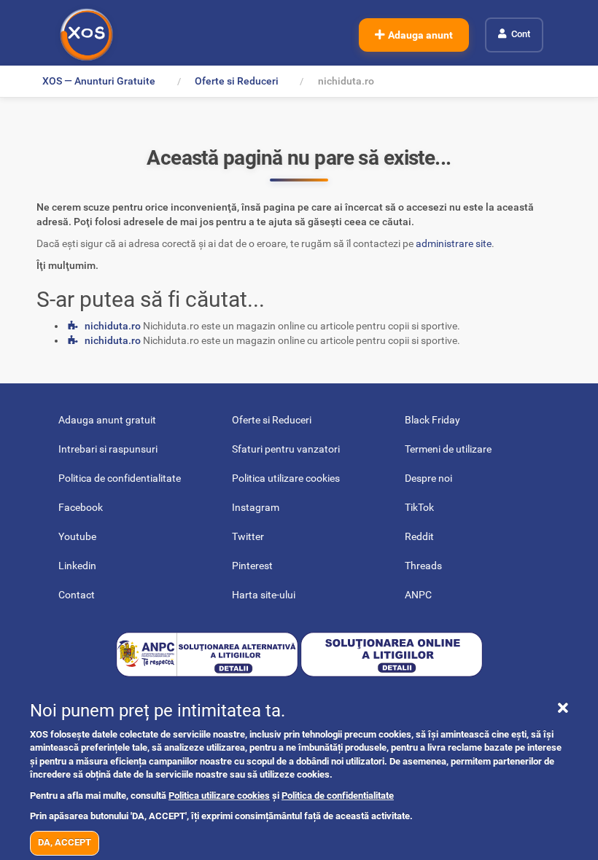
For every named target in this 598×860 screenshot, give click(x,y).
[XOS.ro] (86, 34)
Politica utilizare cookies (219, 795)
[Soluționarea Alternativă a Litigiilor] (208, 653)
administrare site (454, 243)
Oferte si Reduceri (237, 81)
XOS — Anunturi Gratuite (98, 81)
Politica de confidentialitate (337, 795)
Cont (520, 33)
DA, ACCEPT (64, 842)
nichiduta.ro (113, 326)
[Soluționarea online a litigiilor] (391, 653)
